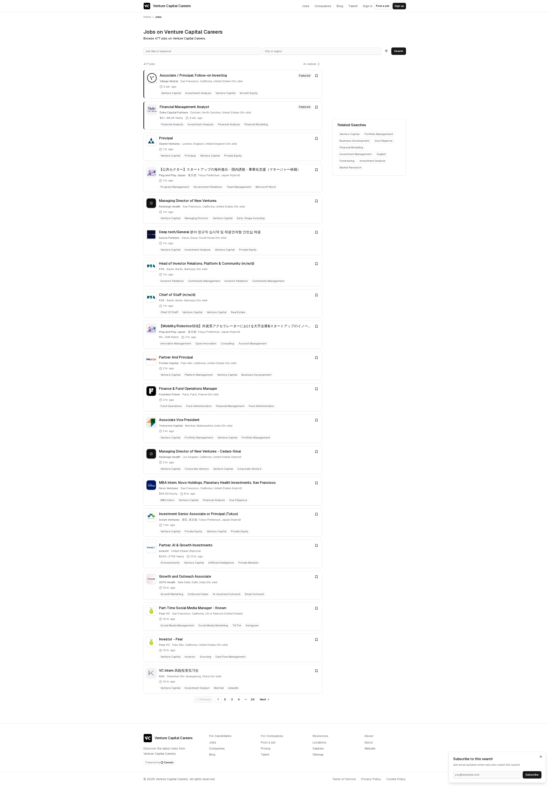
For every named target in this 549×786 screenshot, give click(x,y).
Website (369, 748)
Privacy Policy (371, 779)
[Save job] (316, 76)
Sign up (399, 6)
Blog (212, 754)
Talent (265, 754)
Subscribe (532, 775)
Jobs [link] (158, 17)
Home (147, 17)
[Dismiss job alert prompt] (541, 757)
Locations (319, 742)
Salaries (318, 748)
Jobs (212, 742)
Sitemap (318, 754)
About (368, 742)
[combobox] (202, 51)
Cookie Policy (396, 779)
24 (253, 699)
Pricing (265, 748)
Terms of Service (344, 779)
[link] (232, 84)
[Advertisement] (369, 88)
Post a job (382, 6)
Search (398, 51)
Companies (217, 748)
